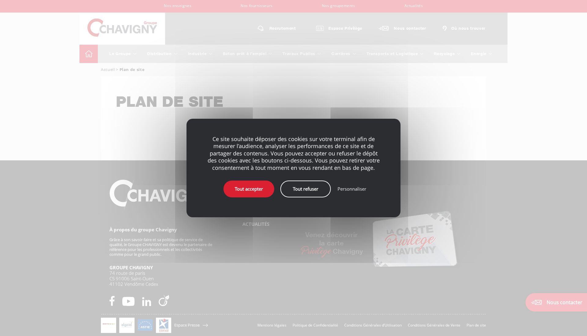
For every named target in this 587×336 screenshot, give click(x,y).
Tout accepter (249, 189)
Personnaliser (352, 189)
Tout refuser (305, 189)
